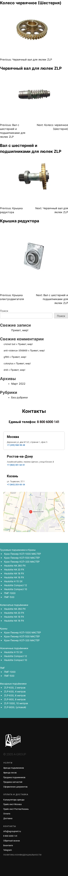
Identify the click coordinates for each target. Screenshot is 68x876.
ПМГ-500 (9, 597)
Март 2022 (18, 383)
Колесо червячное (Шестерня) (30, 2)
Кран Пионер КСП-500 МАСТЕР (22, 557)
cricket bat (9, 344)
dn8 (6, 369)
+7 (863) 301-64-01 (16, 465)
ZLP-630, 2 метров (14, 687)
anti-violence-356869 (15, 350)
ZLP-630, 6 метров (15, 695)
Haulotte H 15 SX (13, 581)
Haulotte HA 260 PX (15, 565)
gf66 (6, 356)
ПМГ (2, 667)
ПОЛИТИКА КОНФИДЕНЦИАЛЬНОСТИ (22, 855)
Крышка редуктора (19, 221)
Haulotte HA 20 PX (14, 569)
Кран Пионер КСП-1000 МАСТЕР (22, 553)
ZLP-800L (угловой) (15, 707)
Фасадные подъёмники (13, 683)
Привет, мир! (19, 330)
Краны (3, 628)
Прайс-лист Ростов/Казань (16, 809)
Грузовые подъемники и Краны (18, 549)
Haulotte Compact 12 (15, 585)
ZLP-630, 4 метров (15, 691)
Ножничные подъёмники (14, 648)
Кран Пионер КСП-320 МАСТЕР (22, 561)
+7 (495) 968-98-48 (16, 445)
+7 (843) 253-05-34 (16, 484)
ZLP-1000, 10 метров (16, 703)
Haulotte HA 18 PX (14, 573)
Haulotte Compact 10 (15, 589)
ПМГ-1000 (10, 593)
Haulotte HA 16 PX (14, 577)
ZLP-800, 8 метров (15, 699)
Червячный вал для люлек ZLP (31, 68)
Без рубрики (19, 397)
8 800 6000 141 (48, 422)
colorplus (8, 363)
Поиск (4, 310)
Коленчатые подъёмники (14, 605)
